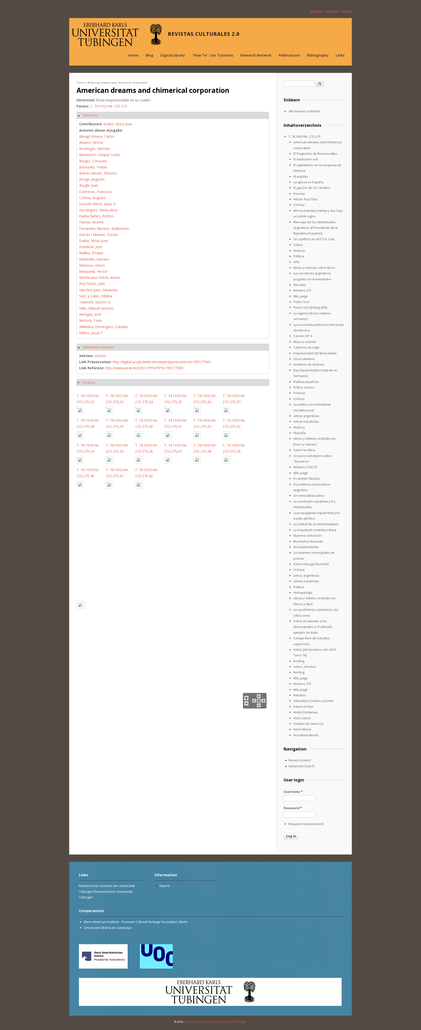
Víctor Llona (301, 718)
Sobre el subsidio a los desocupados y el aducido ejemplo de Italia (312, 627)
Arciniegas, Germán (94, 148)
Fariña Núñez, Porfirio (96, 216)
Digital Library (173, 55)
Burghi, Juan (88, 185)
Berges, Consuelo (93, 161)
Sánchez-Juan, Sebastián (98, 290)
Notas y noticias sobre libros (314, 267)
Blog (149, 55)
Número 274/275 (305, 467)
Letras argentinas (306, 416)
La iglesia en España (308, 182)
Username (293, 791)
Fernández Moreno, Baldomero (104, 228)
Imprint (164, 886)
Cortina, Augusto (92, 197)
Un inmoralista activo (308, 495)
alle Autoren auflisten (304, 111)
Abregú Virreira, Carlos (96, 136)
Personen (90, 115)
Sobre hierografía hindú (311, 564)
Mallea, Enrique (91, 253)
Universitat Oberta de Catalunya (108, 927)
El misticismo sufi (305, 159)
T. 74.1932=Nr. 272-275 (108, 106)
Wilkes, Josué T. (91, 332)
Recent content (299, 760)
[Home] (117, 34)
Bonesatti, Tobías (93, 167)
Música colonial (304, 342)
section (100, 355)
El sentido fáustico (306, 478)
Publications (289, 55)
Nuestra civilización (307, 535)
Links (340, 55)
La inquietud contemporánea (314, 530)
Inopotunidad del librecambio (315, 353)
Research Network (255, 55)
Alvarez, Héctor (91, 142)
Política (298, 256)
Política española (306, 381)
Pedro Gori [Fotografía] (310, 307)
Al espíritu (300, 176)
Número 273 (302, 290)
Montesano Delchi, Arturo (99, 277)
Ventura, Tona (90, 320)
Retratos (299, 695)
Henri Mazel (302, 729)
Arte (296, 262)
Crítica (297, 245)
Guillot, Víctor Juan (118, 124)
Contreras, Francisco (95, 191)
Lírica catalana (304, 359)
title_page (300, 296)
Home (133, 55)
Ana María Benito (306, 547)
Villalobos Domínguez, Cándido (103, 326)
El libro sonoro (304, 387)
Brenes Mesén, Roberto (98, 173)
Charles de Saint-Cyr (308, 723)
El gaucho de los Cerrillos (311, 187)
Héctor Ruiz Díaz (305, 199)
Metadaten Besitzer (98, 347)
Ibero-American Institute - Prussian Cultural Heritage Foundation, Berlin (136, 922)
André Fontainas (305, 712)
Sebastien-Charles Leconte (313, 701)
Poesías (299, 193)
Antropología (302, 592)
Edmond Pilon (303, 706)
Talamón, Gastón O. (95, 302)
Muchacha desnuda (308, 541)
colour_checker (304, 666)
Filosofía (299, 433)
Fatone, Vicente (91, 222)
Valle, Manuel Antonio (96, 308)
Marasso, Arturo (92, 265)
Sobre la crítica (304, 450)
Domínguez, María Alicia (98, 210)
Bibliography (318, 55)
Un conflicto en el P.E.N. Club (314, 239)
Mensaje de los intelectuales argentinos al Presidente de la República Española (315, 228)
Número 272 (302, 683)
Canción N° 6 (302, 336)
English (346, 11)
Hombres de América (308, 364)
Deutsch (331, 11)
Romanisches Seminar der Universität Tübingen (215, 1021)
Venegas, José (90, 314)
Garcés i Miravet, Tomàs (98, 234)
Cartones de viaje (306, 347)
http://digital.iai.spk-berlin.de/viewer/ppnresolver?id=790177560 (162, 362)
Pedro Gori (301, 302)
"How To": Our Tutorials (212, 55)
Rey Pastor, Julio (92, 283)
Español (316, 11)
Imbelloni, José (90, 246)
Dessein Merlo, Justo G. (97, 204)
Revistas (299, 284)
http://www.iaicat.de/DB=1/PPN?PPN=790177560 (144, 368)
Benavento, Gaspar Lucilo (99, 154)
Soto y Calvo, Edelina (95, 296)
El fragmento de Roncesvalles (315, 153)
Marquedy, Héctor (93, 271)
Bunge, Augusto (92, 179)
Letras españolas (306, 421)
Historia (299, 250)
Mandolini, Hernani (94, 259)
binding (298, 661)
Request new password (306, 824)
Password (293, 808)
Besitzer (89, 382)
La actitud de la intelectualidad (315, 524)
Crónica (299, 205)
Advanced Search (301, 766)
